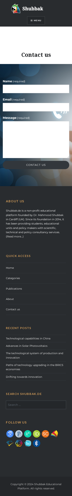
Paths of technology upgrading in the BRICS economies (34, 367)
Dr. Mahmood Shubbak (48, 215)
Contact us (13, 309)
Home (10, 267)
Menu (37, 20)
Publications (14, 288)
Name (14, 81)
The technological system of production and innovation (34, 355)
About (10, 299)
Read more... (15, 236)
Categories (13, 278)
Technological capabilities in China (28, 338)
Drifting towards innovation (24, 377)
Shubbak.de (13, 210)
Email (14, 99)
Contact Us (36, 165)
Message (16, 118)
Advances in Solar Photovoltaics (26, 346)
